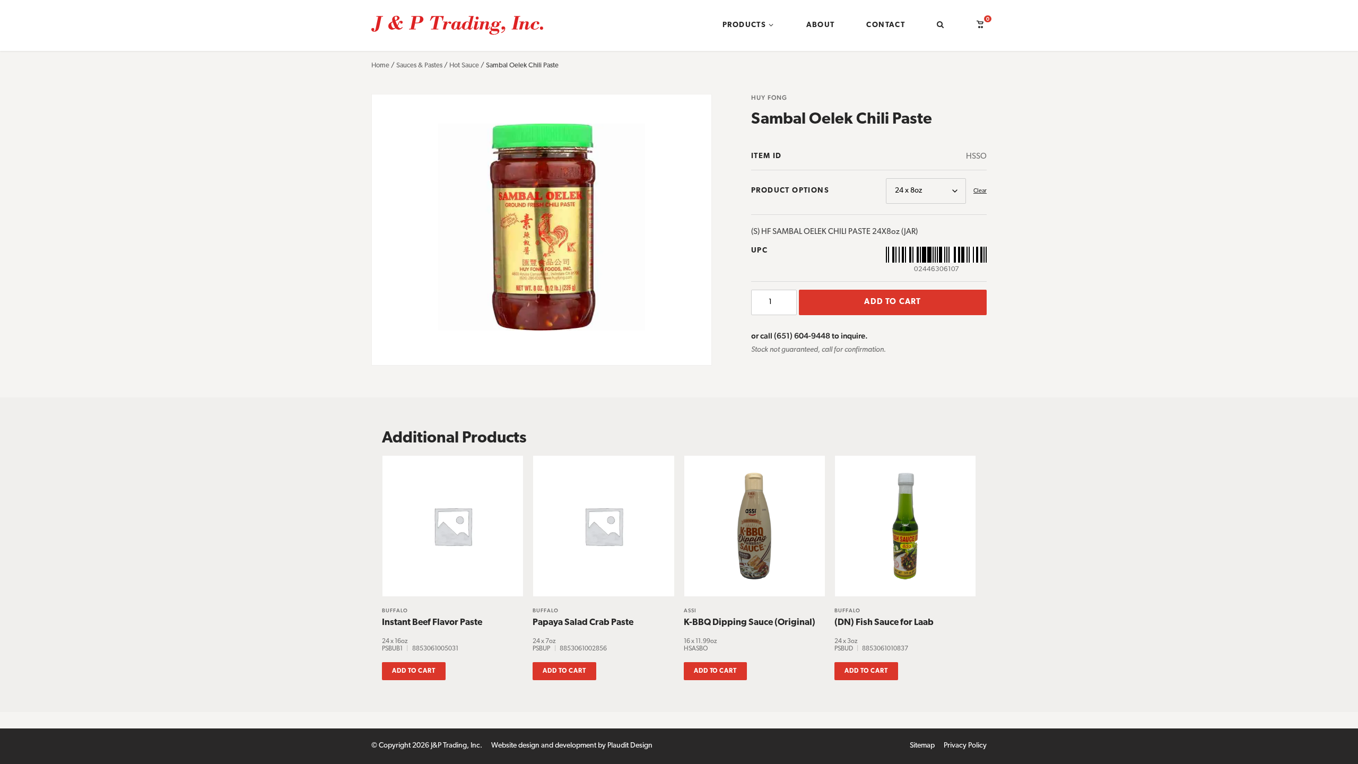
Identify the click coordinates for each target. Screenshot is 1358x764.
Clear (980, 191)
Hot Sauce (464, 65)
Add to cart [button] (414, 671)
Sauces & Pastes (419, 65)
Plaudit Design (629, 746)
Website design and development (543, 746)
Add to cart (892, 302)
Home (380, 65)
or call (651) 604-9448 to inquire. (809, 335)
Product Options (790, 191)
